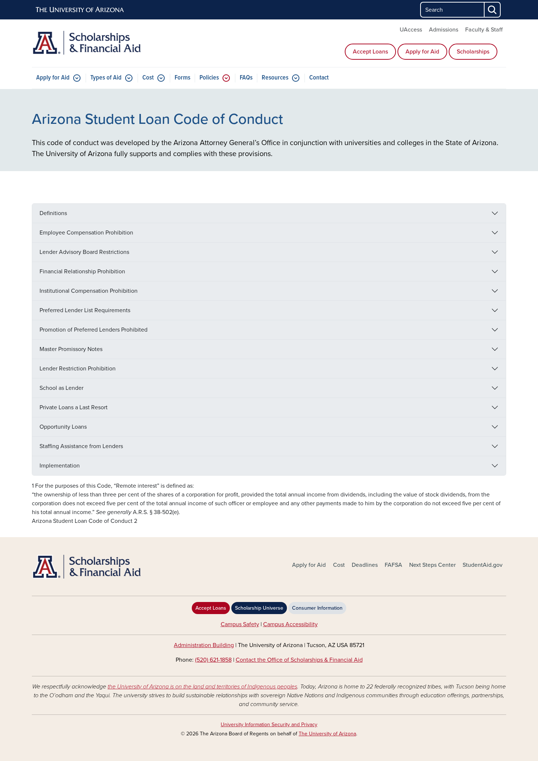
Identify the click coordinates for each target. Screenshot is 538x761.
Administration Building (204, 645)
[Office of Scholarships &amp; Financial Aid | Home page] (108, 43)
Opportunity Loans (63, 427)
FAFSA (393, 565)
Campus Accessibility (290, 624)
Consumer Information (317, 608)
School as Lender (61, 388)
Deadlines (365, 565)
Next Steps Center (432, 565)
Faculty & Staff (483, 29)
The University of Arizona (327, 734)
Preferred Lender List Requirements (85, 310)
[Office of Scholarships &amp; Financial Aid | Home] (108, 567)
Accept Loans (370, 51)
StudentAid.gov (482, 565)
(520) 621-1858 (213, 660)
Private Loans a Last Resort (74, 407)
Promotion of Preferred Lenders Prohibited (93, 329)
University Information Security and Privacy (269, 724)
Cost (148, 78)
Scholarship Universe (259, 608)
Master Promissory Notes (71, 349)
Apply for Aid (422, 51)
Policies (209, 78)
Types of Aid (106, 78)
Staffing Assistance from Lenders (81, 446)
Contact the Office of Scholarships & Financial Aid (299, 660)
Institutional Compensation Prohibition (89, 291)
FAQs (246, 78)
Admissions (443, 29)
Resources (275, 78)
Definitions (53, 213)
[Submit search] (493, 10)
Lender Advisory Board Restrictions (84, 252)
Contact (319, 78)
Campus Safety (240, 624)
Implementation (60, 465)
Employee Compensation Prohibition (86, 232)
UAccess (411, 29)
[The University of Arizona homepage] (80, 10)
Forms (182, 78)
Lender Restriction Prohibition (78, 368)
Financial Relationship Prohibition (82, 271)
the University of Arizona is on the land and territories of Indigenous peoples (202, 686)
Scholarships (473, 51)
